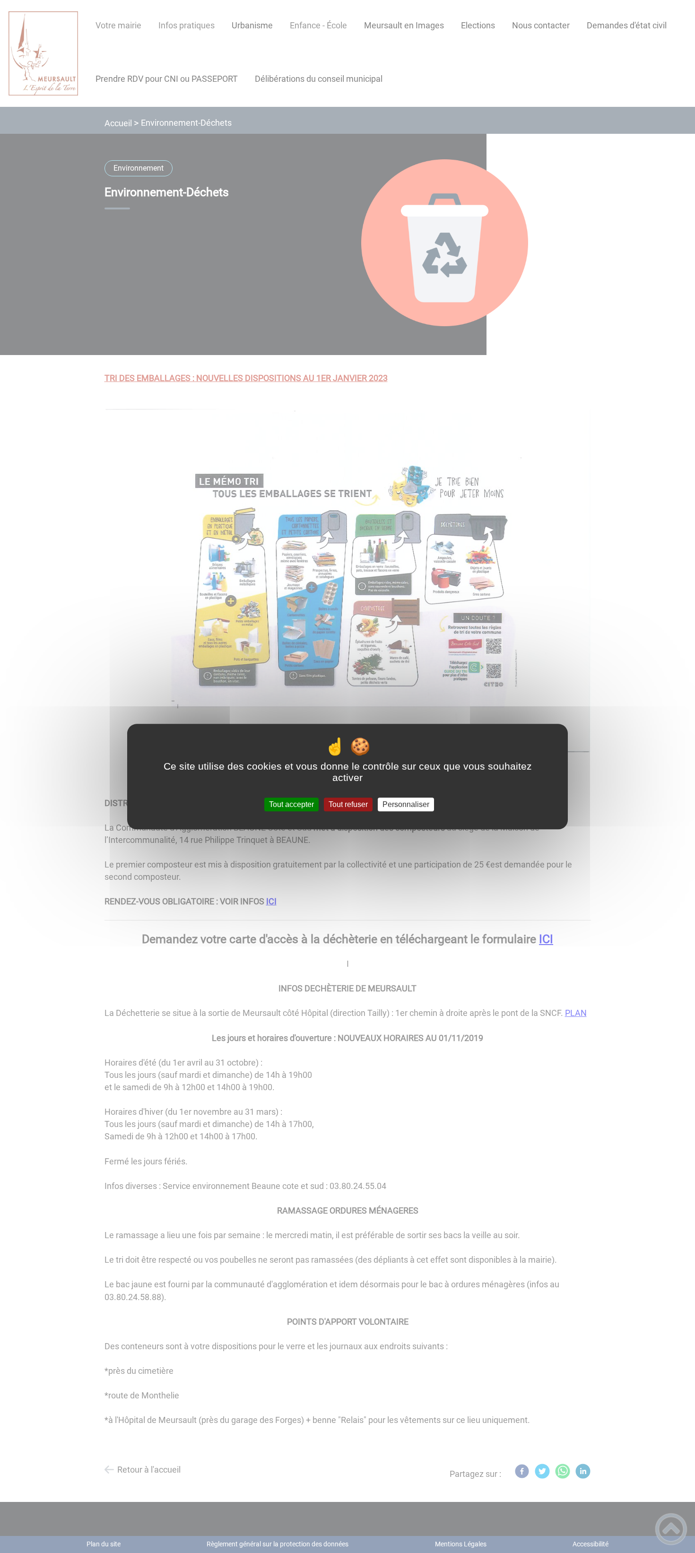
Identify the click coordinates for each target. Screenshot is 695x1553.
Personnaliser (405, 804)
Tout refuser (348, 804)
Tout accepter (291, 804)
